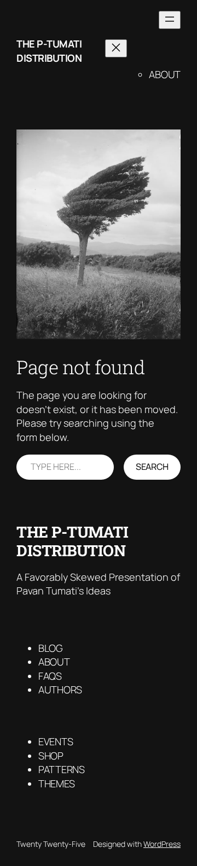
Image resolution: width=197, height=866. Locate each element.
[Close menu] (116, 48)
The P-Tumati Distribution (49, 50)
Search (152, 467)
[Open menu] (170, 20)
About (165, 74)
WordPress (162, 844)
